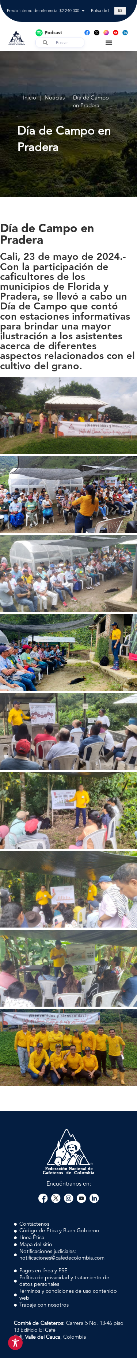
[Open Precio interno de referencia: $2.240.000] (83, 11)
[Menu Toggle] (109, 42)
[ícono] (96, 32)
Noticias (55, 98)
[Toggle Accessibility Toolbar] (15, 1343)
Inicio (29, 98)
